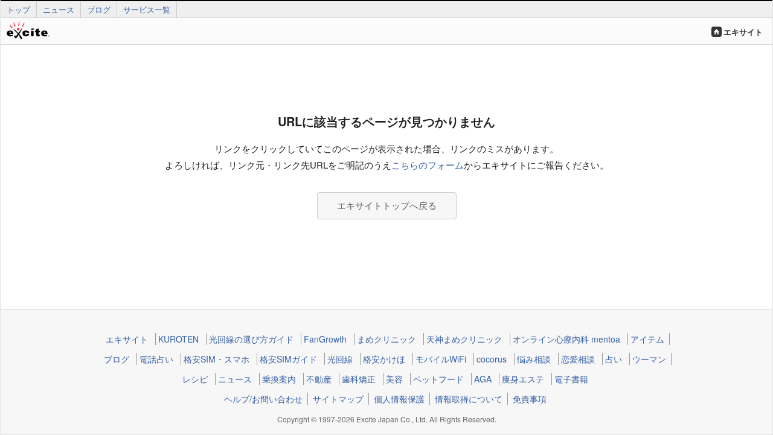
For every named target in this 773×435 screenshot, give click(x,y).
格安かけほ (384, 359)
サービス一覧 (146, 9)
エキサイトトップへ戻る (387, 205)
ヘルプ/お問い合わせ (263, 399)
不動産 (319, 379)
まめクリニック (386, 339)
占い (613, 359)
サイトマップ (338, 399)
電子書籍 (571, 379)
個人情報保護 (399, 399)
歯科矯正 (359, 379)
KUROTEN (178, 339)
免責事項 (530, 399)
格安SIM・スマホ (216, 359)
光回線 (340, 359)
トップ (18, 9)
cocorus (491, 359)
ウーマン (649, 359)
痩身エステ (523, 379)
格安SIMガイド (288, 359)
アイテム (647, 339)
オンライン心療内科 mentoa (566, 339)
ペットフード (438, 379)
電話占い (156, 359)
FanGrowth (325, 339)
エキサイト (743, 31)
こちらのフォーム (427, 164)
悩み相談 (534, 359)
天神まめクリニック (464, 339)
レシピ (195, 379)
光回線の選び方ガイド (251, 339)
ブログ (99, 9)
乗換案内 (279, 379)
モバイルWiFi (440, 359)
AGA (483, 379)
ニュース (58, 9)
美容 (394, 379)
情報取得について (468, 399)
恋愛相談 (578, 359)
